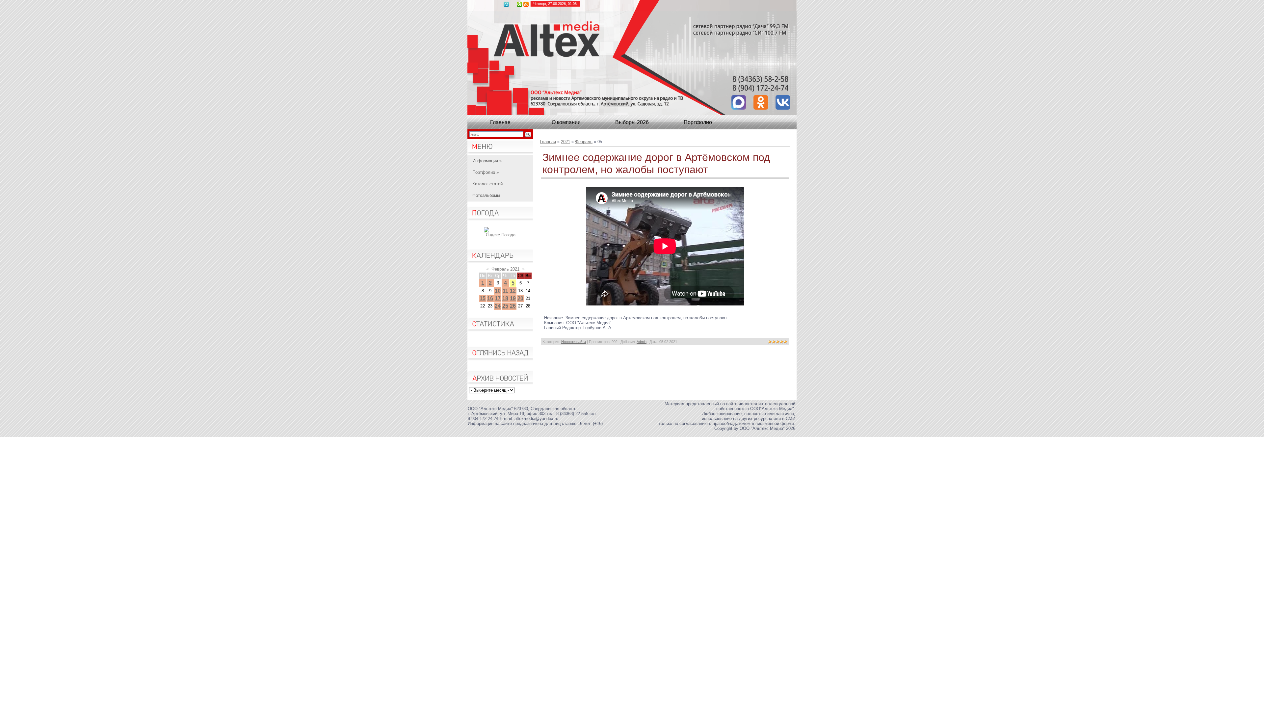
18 (505, 298)
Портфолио (698, 122)
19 (513, 298)
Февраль (583, 141)
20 (520, 298)
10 (498, 291)
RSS (526, 4)
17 (498, 298)
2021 (565, 141)
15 (483, 298)
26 (513, 306)
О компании (566, 122)
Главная (506, 4)
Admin (641, 342)
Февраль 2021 (505, 269)
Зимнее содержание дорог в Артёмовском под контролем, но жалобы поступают (656, 163)
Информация (487, 160)
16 (490, 298)
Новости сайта (573, 342)
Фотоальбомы (486, 195)
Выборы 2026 (632, 122)
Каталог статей (487, 183)
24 (498, 306)
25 (505, 306)
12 (513, 291)
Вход (519, 4)
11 (505, 291)
